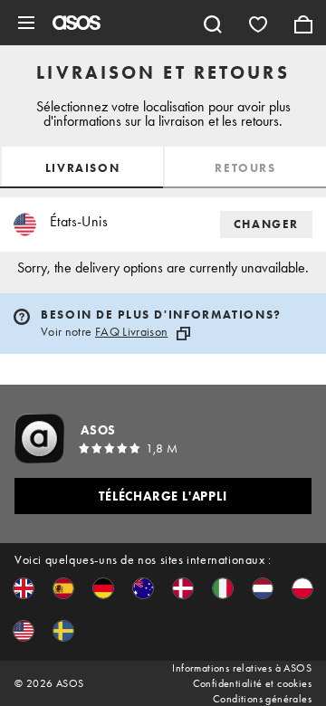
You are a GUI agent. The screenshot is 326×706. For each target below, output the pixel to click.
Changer (266, 224)
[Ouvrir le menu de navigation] (26, 22)
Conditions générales (262, 698)
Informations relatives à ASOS (242, 668)
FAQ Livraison (131, 331)
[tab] (81, 167)
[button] (23, 588)
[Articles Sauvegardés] (258, 22)
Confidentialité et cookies (252, 683)
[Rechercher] (212, 22)
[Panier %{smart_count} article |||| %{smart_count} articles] (303, 22)
